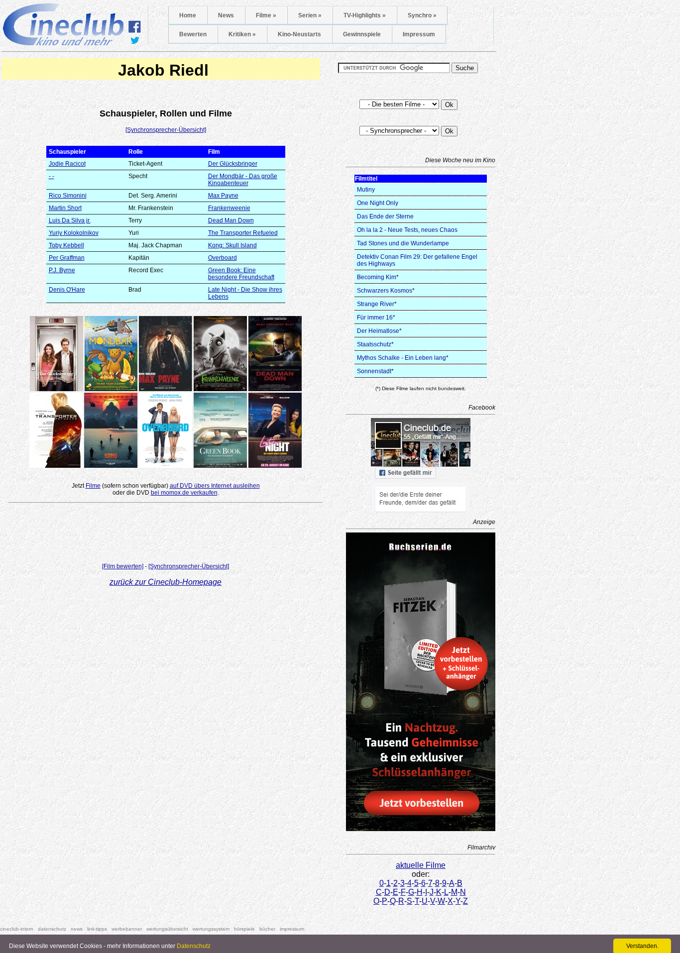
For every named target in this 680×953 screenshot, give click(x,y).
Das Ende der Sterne (385, 216)
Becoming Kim (376, 277)
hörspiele (244, 929)
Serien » (310, 15)
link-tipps (97, 929)
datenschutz (52, 929)
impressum (292, 929)
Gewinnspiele (362, 34)
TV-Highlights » (364, 15)
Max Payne (223, 195)
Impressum (419, 34)
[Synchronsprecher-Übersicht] (165, 129)
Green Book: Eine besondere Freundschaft (241, 274)
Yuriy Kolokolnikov (74, 232)
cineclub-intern (16, 929)
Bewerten (193, 34)
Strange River (375, 304)
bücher (267, 929)
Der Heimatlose (378, 330)
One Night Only (377, 203)
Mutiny (366, 189)
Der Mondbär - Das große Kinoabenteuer (242, 180)
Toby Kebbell (66, 245)
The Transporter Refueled (243, 232)
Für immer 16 (375, 317)
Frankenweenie (229, 208)
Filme (93, 485)
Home (187, 15)
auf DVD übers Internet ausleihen (215, 485)
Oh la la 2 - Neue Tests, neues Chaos (407, 229)
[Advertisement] (165, 535)
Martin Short (65, 208)
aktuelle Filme (421, 865)
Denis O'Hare (67, 289)
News (226, 15)
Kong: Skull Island (232, 245)
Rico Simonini (68, 195)
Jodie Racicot (67, 163)
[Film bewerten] (122, 566)
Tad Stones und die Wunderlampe (403, 243)
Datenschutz (194, 946)
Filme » (266, 15)
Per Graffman (67, 257)
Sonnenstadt (374, 371)
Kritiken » (242, 34)
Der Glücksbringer (232, 163)
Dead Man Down (231, 220)
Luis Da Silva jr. (70, 220)
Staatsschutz (374, 344)
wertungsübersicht (167, 929)
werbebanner (127, 929)
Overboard (222, 257)
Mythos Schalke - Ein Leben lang (401, 357)
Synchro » (422, 15)
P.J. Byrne (62, 270)
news (77, 929)
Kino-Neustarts (299, 34)
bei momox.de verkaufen (184, 492)
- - (51, 176)
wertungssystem (211, 929)
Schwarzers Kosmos (384, 290)
